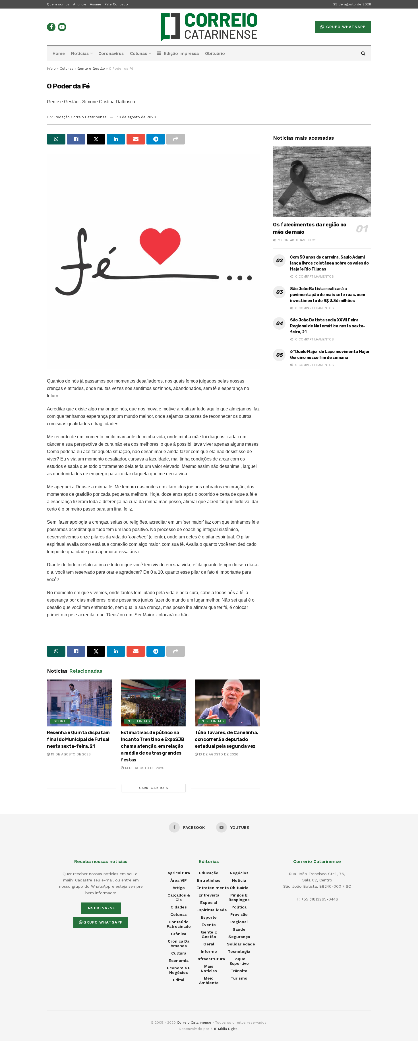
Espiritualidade (211, 910)
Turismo (239, 978)
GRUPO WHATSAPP (345, 27)
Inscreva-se (100, 908)
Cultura (178, 953)
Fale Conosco (116, 4)
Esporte (59, 721)
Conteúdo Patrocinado (179, 924)
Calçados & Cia (178, 897)
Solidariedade (241, 944)
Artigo (179, 887)
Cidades (179, 907)
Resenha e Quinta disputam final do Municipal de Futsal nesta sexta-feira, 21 (78, 739)
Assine (95, 4)
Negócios (239, 873)
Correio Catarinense (194, 1023)
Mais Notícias (209, 968)
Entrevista (208, 895)
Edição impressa (181, 53)
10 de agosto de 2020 (136, 117)
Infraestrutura (210, 959)
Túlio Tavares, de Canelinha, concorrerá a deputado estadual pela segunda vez (226, 739)
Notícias (80, 53)
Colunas (138, 53)
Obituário (215, 53)
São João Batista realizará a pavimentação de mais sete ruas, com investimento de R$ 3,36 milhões (327, 294)
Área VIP (178, 880)
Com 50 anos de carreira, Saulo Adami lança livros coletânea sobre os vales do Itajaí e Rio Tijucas (329, 263)
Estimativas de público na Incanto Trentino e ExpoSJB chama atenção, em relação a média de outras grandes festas (152, 746)
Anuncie (79, 4)
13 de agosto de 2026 (144, 768)
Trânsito (239, 970)
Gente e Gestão (91, 69)
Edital (179, 980)
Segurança (239, 936)
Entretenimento (212, 887)
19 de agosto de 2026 (70, 754)
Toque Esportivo (239, 961)
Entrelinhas (137, 721)
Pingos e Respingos (239, 897)
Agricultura (178, 873)
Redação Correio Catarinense (80, 117)
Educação (208, 873)
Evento (209, 924)
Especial (208, 902)
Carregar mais (153, 788)
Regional (239, 922)
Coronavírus (111, 53)
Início (51, 69)
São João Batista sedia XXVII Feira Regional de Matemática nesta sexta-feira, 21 (327, 326)
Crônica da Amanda (178, 943)
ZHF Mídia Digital (224, 1029)
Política (239, 907)
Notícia (239, 880)
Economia (179, 960)
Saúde (239, 929)
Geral (208, 944)
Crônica (178, 933)
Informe (209, 951)
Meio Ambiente (209, 980)
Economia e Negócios (179, 970)
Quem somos (58, 4)
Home (59, 53)
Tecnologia (239, 951)
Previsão (239, 914)
